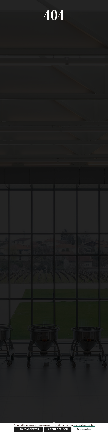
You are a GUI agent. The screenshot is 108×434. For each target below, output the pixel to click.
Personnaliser (84, 429)
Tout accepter (29, 429)
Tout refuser (59, 429)
